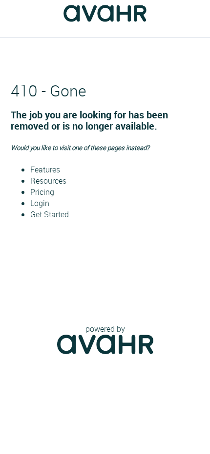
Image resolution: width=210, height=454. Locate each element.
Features (45, 169)
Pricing (42, 192)
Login (39, 203)
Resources (48, 180)
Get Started (49, 214)
